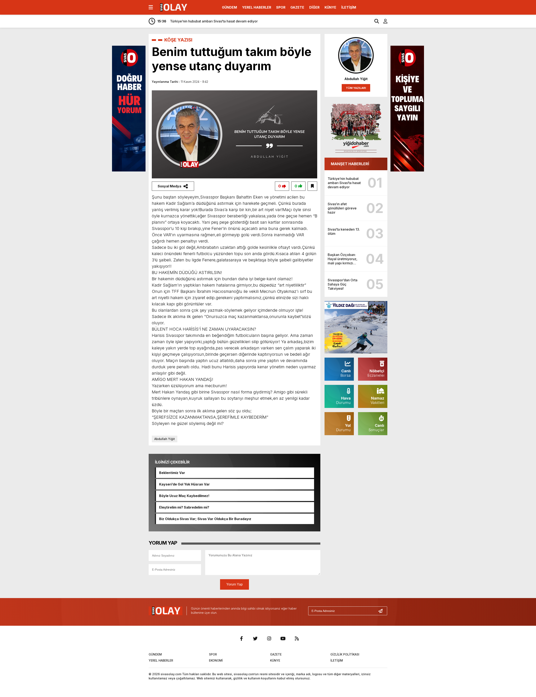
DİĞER (314, 7)
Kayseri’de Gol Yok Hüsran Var (184, 484)
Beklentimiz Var (172, 473)
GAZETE (297, 7)
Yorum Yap (234, 584)
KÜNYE (330, 7)
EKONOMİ (216, 660)
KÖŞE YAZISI (178, 40)
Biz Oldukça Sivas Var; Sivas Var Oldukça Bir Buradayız (205, 519)
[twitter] (255, 638)
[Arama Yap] (375, 21)
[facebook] (241, 638)
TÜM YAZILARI (356, 88)
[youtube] (282, 638)
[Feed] (296, 638)
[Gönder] (382, 610)
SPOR (280, 7)
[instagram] (269, 638)
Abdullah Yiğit (164, 439)
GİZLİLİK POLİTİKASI (344, 654)
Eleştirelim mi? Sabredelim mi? (184, 507)
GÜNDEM (229, 7)
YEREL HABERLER (256, 7)
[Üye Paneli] (383, 21)
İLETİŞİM (348, 7)
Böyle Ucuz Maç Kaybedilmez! (184, 496)
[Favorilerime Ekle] (312, 186)
